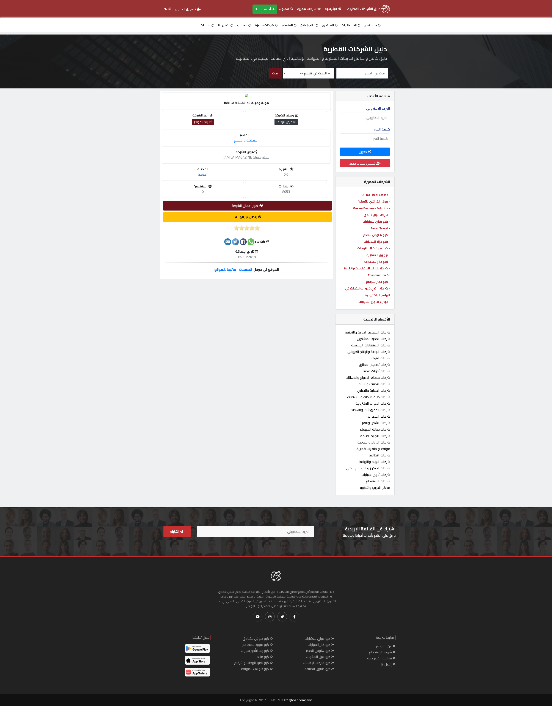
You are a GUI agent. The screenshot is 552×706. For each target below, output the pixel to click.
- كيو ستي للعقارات (376, 221)
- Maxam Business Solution (371, 208)
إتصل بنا (224, 25)
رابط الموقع (201, 122)
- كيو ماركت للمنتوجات (373, 248)
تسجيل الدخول (185, 9)
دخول (363, 151)
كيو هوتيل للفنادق (256, 638)
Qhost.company (300, 700)
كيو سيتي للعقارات (317, 638)
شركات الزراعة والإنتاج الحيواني (368, 351)
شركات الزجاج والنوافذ (374, 461)
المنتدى (328, 25)
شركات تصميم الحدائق (374, 364)
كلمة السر (382, 129)
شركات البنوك (381, 358)
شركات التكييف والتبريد (374, 384)
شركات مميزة (307, 9)
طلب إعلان (307, 25)
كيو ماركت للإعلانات (317, 663)
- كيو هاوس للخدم (376, 235)
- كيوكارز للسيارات (377, 261)
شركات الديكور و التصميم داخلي (368, 468)
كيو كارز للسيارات (319, 645)
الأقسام (287, 25)
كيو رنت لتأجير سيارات (255, 651)
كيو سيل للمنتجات (318, 657)
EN (165, 9)
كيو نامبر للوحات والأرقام (252, 663)
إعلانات (206, 25)
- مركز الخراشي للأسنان (374, 201)
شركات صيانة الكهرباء (375, 429)
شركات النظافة (379, 455)
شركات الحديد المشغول (373, 338)
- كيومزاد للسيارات (377, 241)
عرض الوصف (284, 122)
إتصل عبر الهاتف (246, 217)
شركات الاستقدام (378, 481)
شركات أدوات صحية (376, 371)
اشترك (175, 531)
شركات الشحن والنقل (375, 423)
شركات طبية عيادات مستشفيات (368, 397)
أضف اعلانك (263, 9)
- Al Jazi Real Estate (376, 195)
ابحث (275, 73)
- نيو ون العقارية (378, 255)
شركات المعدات (379, 416)
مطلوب (284, 9)
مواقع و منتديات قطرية (373, 448)
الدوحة (203, 174)
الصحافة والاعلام (246, 140)
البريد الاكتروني (378, 108)
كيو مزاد (263, 657)
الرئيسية (331, 9)
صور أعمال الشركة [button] (245, 205)
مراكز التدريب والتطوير (375, 487)
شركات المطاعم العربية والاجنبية (367, 332)
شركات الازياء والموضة (374, 442)
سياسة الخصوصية (380, 658)
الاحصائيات (349, 25)
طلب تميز (371, 25)
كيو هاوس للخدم (318, 651)
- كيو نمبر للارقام (378, 282)
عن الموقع (384, 646)
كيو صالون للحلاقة (317, 669)
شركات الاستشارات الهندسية (370, 345)
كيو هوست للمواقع (255, 669)
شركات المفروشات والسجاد (370, 410)
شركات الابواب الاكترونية (373, 403)
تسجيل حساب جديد (362, 163)
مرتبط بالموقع (225, 269)
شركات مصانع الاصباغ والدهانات (367, 377)
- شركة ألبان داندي (377, 215)
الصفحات (245, 269)
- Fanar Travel (380, 228)
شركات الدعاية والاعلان (373, 390)
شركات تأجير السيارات (375, 474)
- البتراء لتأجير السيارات (374, 302)
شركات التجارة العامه (375, 435)
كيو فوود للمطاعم (256, 645)
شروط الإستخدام (381, 652)
